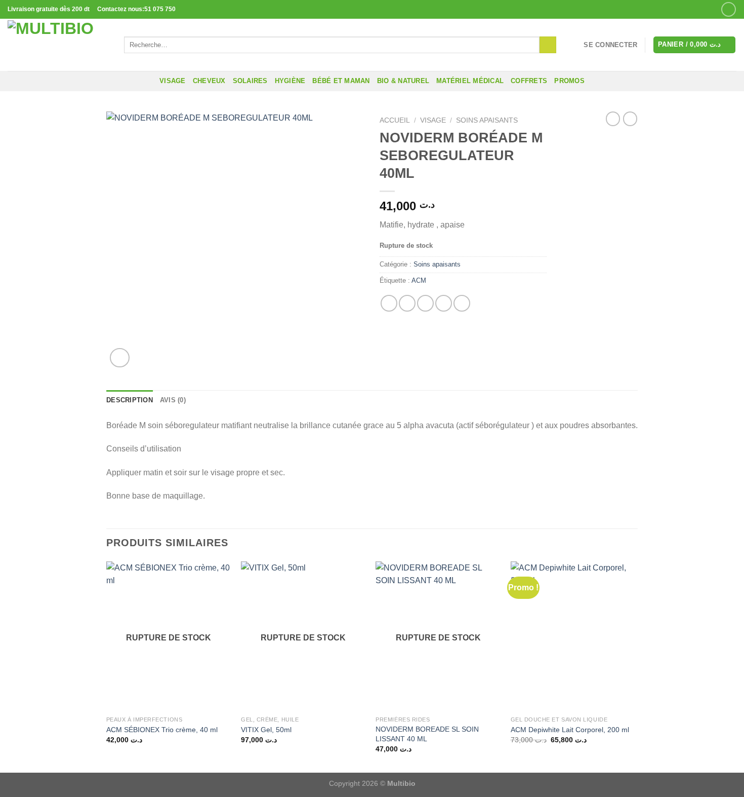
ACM (418, 280)
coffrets (529, 81)
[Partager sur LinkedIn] (461, 303)
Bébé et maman (340, 81)
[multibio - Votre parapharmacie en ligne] (58, 44)
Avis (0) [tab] (173, 400)
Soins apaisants (487, 120)
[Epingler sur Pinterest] (443, 303)
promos (569, 81)
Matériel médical (470, 81)
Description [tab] (129, 400)
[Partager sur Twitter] (407, 303)
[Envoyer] (548, 45)
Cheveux (209, 81)
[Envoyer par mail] (425, 303)
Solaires (250, 81)
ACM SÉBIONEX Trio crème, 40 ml (162, 730)
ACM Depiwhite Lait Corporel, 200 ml (570, 730)
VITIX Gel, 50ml (266, 730)
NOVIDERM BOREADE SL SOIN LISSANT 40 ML (427, 734)
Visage (172, 81)
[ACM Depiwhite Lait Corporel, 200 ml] (573, 636)
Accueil (395, 120)
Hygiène (290, 81)
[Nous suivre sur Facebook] (728, 9)
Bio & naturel (403, 81)
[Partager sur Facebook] (389, 303)
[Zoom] (120, 358)
